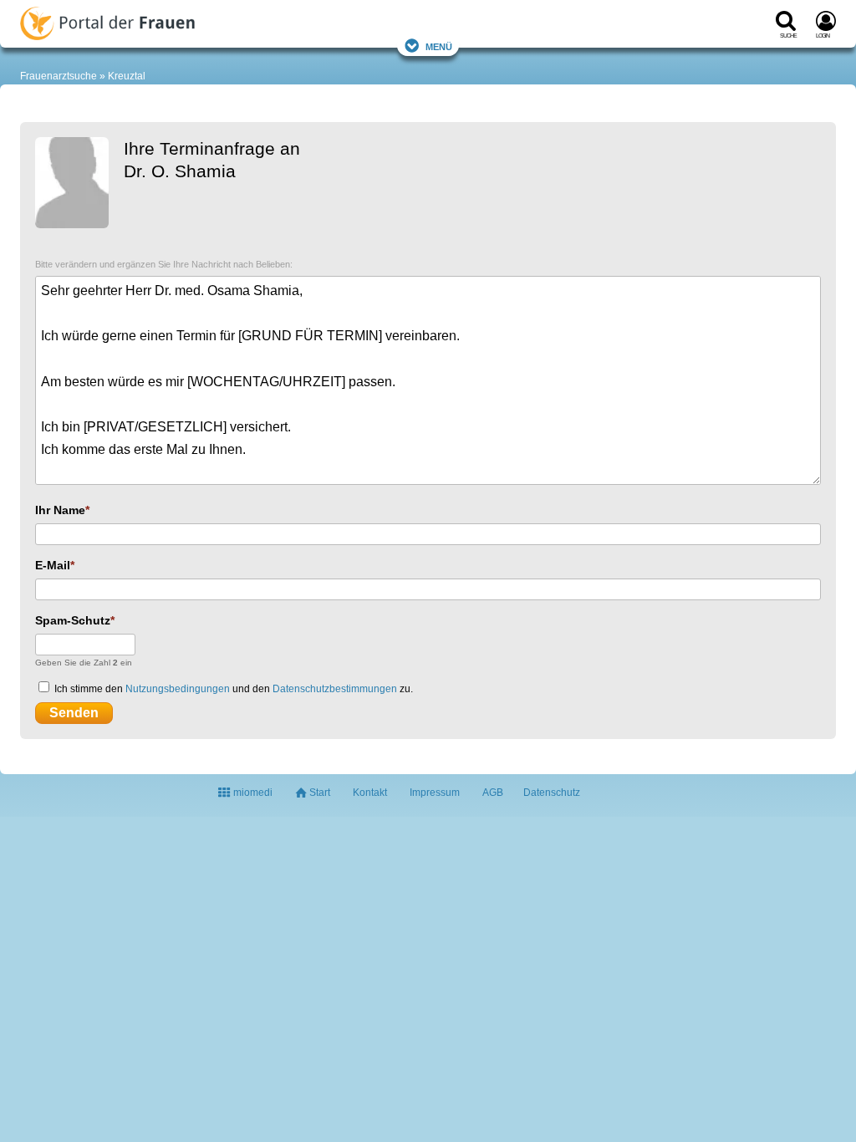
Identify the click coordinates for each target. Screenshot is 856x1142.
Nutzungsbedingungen (177, 689)
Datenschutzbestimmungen (335, 689)
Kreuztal (126, 76)
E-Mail (52, 565)
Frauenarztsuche (58, 76)
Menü (438, 45)
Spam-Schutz (72, 620)
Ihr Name (60, 510)
